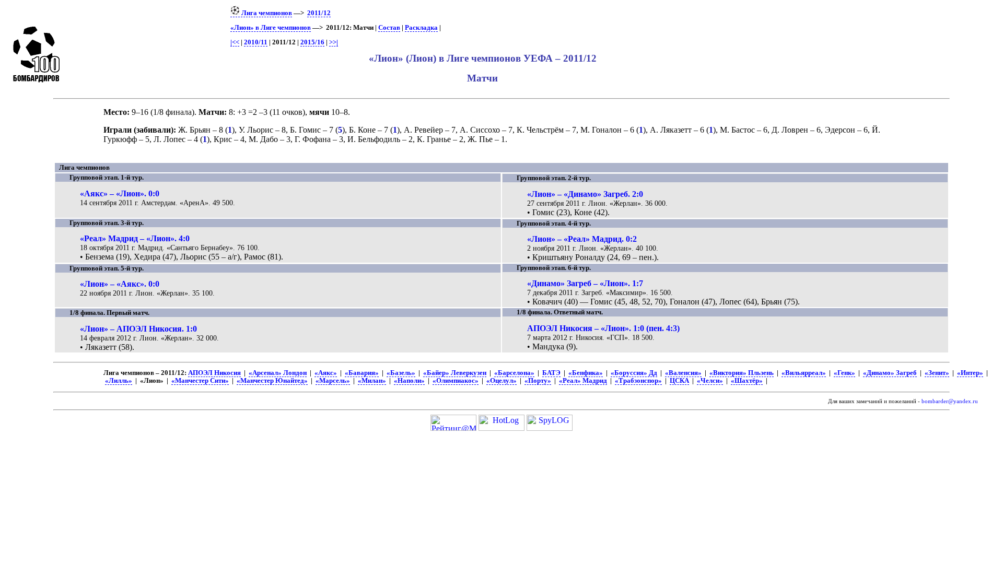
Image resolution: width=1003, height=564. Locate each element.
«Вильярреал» (804, 373)
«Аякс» (325, 373)
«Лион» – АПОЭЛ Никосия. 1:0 (138, 328)
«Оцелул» (501, 380)
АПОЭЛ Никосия (214, 373)
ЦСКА (679, 380)
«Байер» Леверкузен (454, 373)
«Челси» (710, 380)
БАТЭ (551, 373)
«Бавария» (362, 373)
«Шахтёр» (747, 380)
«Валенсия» (683, 373)
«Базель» (401, 373)
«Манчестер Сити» (200, 380)
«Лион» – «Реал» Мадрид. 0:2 (582, 238)
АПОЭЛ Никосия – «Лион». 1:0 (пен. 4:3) (603, 328)
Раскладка (421, 27)
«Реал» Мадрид (583, 380)
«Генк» (844, 373)
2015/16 (312, 42)
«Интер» (970, 373)
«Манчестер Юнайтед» (272, 380)
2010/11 (255, 42)
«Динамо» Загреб (890, 373)
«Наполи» (409, 380)
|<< (234, 42)
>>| (333, 42)
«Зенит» (937, 373)
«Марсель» (333, 380)
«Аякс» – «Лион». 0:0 (119, 193)
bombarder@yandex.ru (950, 401)
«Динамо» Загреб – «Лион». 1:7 (585, 283)
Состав (389, 27)
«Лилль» (118, 380)
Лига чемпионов (266, 13)
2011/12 (319, 13)
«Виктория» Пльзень (741, 373)
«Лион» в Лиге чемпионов (270, 27)
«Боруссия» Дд (634, 373)
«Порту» (537, 380)
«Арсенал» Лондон (278, 373)
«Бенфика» (585, 373)
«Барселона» (514, 373)
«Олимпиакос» (456, 380)
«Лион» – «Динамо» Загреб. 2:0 (585, 194)
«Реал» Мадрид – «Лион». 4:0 (135, 238)
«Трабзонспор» (638, 380)
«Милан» (372, 380)
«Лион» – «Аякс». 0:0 (119, 283)
